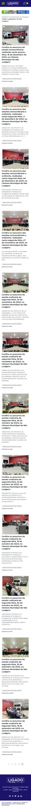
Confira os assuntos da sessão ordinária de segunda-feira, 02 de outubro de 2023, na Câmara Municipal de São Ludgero (14, 604)
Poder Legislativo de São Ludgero (12, 78)
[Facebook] (12, 796)
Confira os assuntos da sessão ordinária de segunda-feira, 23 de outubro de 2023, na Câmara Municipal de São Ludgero (14, 483)
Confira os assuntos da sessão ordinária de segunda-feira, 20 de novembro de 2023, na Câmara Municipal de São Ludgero (14, 301)
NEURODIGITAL (6, 805)
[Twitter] (15, 796)
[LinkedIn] (21, 796)
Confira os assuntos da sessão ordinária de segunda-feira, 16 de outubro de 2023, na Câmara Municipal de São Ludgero (14, 542)
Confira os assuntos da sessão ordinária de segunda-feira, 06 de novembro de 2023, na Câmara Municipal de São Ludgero (14, 360)
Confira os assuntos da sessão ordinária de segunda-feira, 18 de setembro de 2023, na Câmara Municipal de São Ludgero (14, 727)
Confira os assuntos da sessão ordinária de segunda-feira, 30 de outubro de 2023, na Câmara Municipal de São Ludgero (14, 421)
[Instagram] (10, 796)
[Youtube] (18, 796)
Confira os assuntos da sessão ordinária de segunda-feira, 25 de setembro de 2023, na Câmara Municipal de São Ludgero (14, 665)
